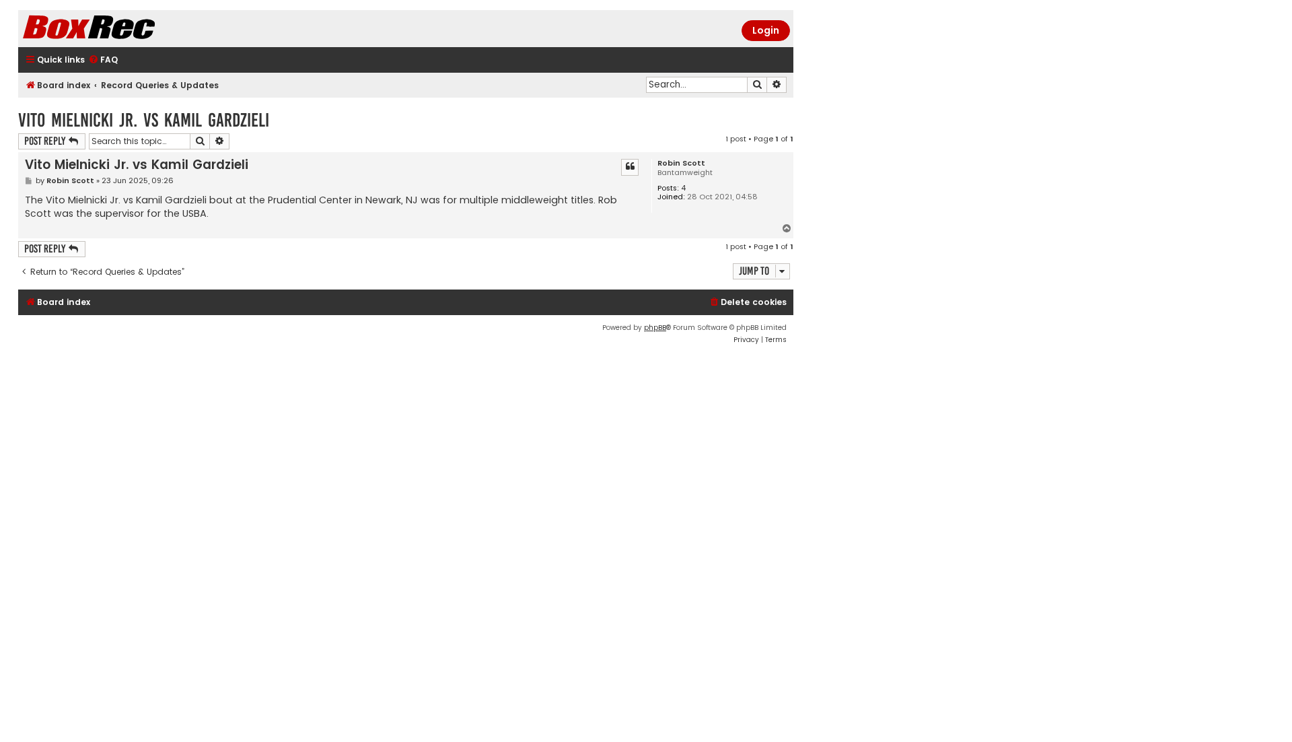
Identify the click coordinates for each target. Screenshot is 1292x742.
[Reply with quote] (630, 167)
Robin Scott (681, 163)
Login (765, 30)
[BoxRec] (122, 28)
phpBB (655, 328)
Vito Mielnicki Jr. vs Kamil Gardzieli (143, 120)
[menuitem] (103, 60)
